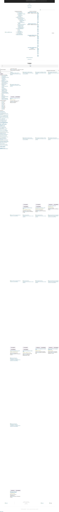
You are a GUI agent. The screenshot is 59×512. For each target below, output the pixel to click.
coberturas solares (2, 130)
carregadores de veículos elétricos (4, 124)
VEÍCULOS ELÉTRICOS (19, 12)
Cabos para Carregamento (20, 15)
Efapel (3, 103)
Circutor (3, 101)
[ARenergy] (6, 32)
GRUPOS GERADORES (19, 33)
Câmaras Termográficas (22, 24)
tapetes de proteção (2, 143)
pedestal (7, 140)
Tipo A (19, 29)
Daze (2, 102)
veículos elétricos (2, 147)
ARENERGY (24, 509)
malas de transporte (5, 139)
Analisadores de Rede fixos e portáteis (21, 19)
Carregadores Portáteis (21, 13)
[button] (50, 204)
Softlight (3, 107)
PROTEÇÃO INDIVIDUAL (19, 32)
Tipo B (19, 30)
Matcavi (3, 105)
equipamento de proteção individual (3, 134)
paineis (5, 140)
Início (30, 65)
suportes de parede (4, 142)
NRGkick (3, 106)
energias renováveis (6, 132)
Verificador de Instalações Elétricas (4, 145)
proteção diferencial (4, 141)
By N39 (37, 509)
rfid (0, 142)
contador (6, 130)
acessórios (2, 111)
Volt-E (3, 109)
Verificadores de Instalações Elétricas (21, 27)
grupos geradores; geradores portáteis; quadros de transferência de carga (4, 137)
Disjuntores (19, 31)
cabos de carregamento (2, 119)
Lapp (2, 104)
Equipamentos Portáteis (22, 21)
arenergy (12, 69)
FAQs (26, 503)
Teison (3, 108)
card (6, 119)
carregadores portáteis (3, 128)
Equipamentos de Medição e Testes (20, 26)
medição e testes (2, 140)
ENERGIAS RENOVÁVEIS (19, 34)
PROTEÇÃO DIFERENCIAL (19, 28)
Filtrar (2, 73)
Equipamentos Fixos (5, 83)
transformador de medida (3, 144)
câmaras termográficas (2, 131)
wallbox (7, 148)
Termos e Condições (26, 501)
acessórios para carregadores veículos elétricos (4, 113)
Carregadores (4, 76)
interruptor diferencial (3, 138)
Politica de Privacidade (26, 502)
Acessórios (19, 16)
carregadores (3, 121)
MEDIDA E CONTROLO (19, 17)
